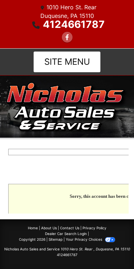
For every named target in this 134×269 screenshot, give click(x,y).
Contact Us (69, 228)
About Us (49, 228)
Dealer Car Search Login (66, 233)
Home (33, 228)
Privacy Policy (94, 228)
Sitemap (56, 239)
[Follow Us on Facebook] (67, 37)
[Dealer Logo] (67, 106)
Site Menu (67, 62)
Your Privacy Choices (84, 239)
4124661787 (74, 24)
